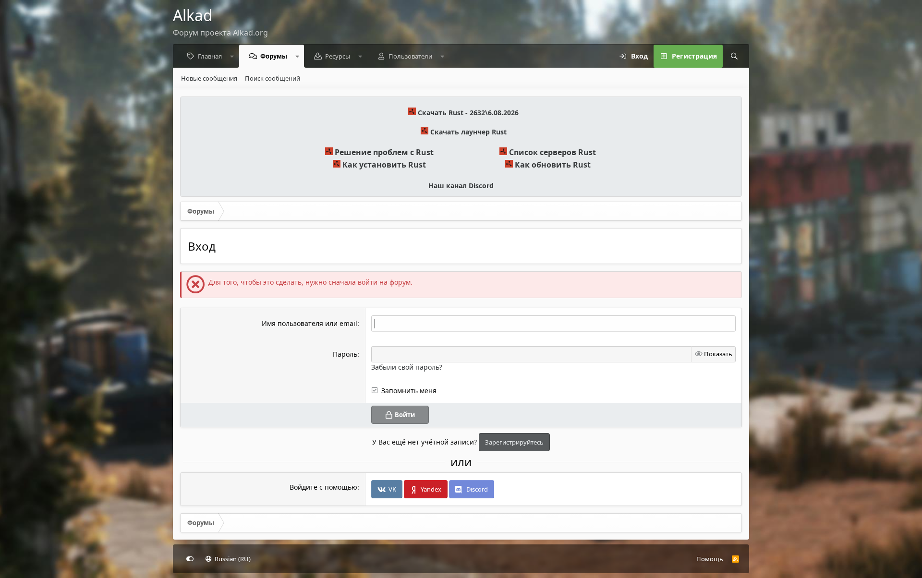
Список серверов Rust (552, 152)
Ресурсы (337, 56)
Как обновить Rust (553, 164)
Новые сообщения (209, 78)
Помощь (709, 558)
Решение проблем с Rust (384, 152)
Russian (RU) (232, 558)
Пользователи (410, 56)
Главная (210, 56)
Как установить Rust (384, 164)
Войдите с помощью (323, 487)
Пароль (345, 354)
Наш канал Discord (461, 185)
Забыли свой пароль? (406, 367)
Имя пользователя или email (309, 323)
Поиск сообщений (272, 78)
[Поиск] (734, 56)
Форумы (273, 56)
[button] (232, 56)
